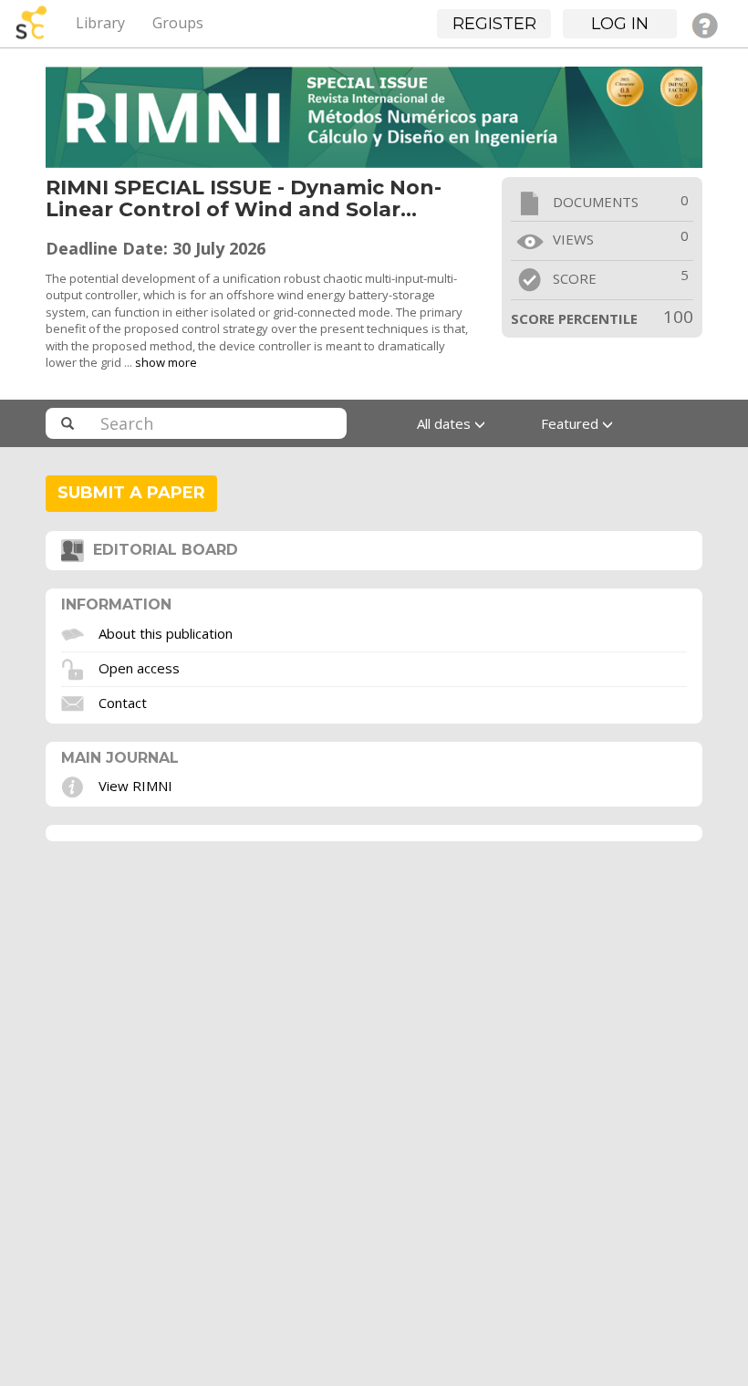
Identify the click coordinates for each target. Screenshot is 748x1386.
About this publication (166, 632)
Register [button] (494, 24)
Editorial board (161, 549)
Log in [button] (620, 24)
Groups (177, 23)
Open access (139, 667)
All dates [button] (445, 423)
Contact (123, 702)
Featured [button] (571, 423)
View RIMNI (135, 785)
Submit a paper (131, 493)
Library (100, 23)
